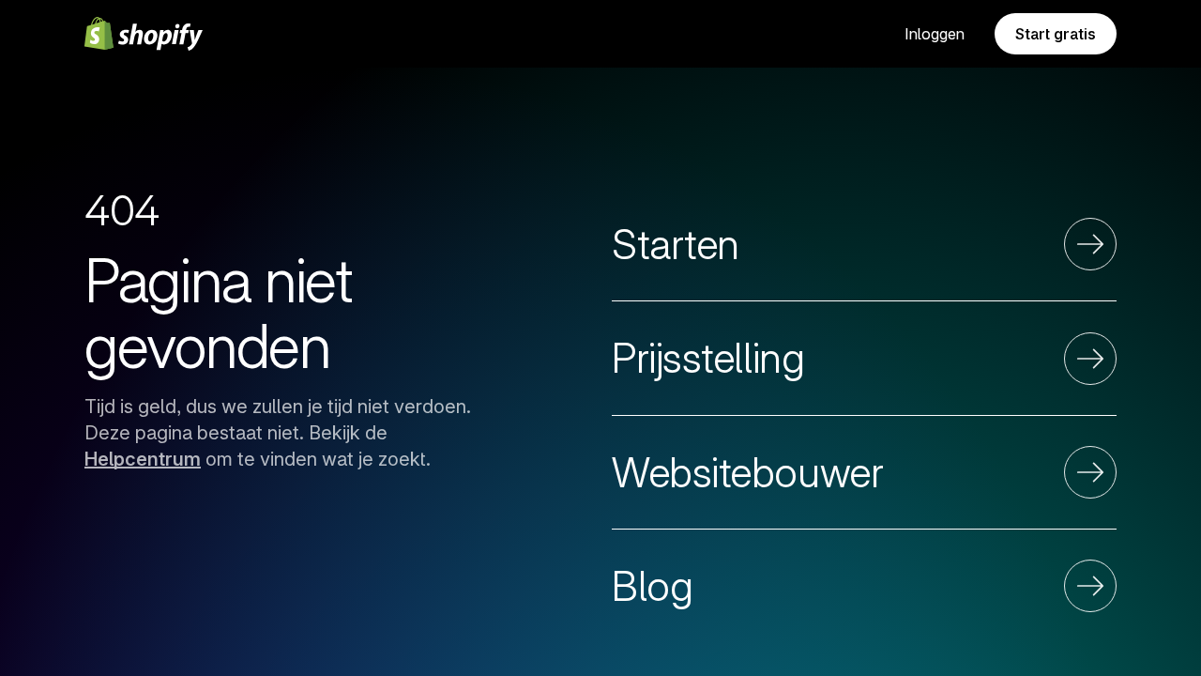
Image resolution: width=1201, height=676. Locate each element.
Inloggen (935, 33)
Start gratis (1055, 33)
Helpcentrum (142, 459)
